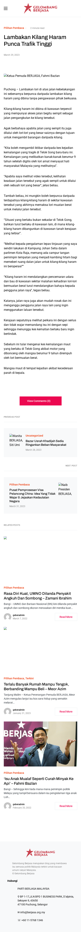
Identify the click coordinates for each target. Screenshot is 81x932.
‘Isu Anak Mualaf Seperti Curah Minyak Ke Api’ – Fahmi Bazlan (38, 781)
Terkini (29, 678)
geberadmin (19, 615)
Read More (66, 616)
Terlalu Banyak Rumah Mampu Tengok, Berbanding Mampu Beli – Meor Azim (36, 686)
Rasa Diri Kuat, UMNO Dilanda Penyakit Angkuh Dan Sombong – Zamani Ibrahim (38, 595)
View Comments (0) (38, 400)
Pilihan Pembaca (14, 27)
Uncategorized (34, 435)
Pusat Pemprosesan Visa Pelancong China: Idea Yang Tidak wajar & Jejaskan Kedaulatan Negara (32, 495)
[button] (6, 8)
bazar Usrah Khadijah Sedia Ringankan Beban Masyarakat (46, 442)
